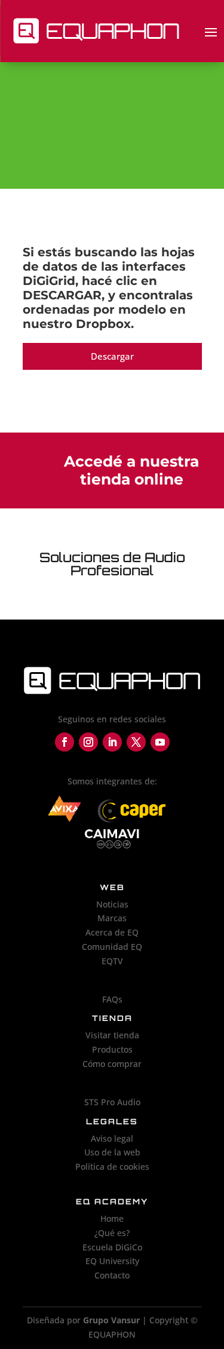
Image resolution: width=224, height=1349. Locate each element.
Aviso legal (112, 1138)
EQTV (112, 961)
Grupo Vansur (111, 1320)
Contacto (112, 1275)
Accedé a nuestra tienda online (131, 470)
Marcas (112, 918)
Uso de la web (112, 1152)
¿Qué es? (112, 1232)
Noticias (112, 904)
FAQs (112, 999)
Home (112, 1218)
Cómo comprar (112, 1063)
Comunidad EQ (112, 946)
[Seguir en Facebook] (64, 742)
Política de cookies (112, 1166)
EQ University (112, 1261)
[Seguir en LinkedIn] (112, 742)
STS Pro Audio (112, 1102)
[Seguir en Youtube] (160, 742)
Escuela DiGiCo (112, 1247)
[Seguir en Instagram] (88, 742)
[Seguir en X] (136, 742)
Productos (112, 1049)
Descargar (112, 356)
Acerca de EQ (112, 932)
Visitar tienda (112, 1035)
